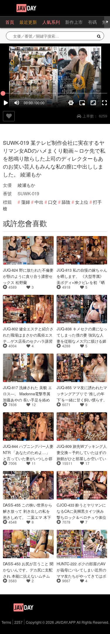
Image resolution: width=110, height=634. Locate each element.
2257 (18, 622)
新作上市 (74, 22)
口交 (52, 202)
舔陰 (66, 202)
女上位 (81, 202)
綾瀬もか (26, 185)
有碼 (92, 22)
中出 (39, 202)
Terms (6, 622)
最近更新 (28, 22)
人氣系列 (51, 22)
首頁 (9, 22)
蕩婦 (25, 202)
